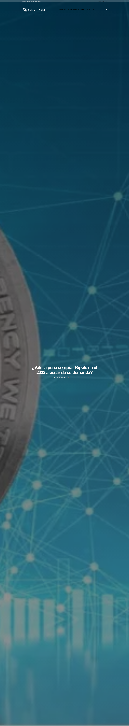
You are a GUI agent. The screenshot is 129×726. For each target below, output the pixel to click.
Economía (63, 377)
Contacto (24, 1)
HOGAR (88, 9)
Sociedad (76, 9)
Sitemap (32, 1)
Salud (70, 9)
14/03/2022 (56, 377)
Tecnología (63, 9)
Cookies (28, 1)
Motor (82, 9)
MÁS (93, 9)
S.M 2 (39, 1)
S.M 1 (36, 1)
